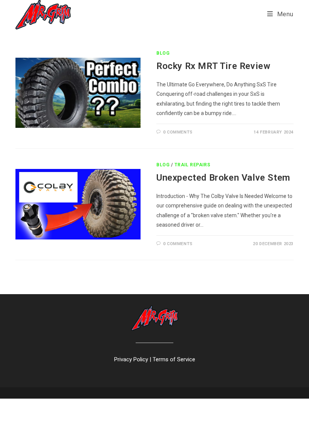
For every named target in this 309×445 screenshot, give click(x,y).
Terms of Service (174, 359)
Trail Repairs (192, 164)
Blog (163, 53)
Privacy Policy (131, 359)
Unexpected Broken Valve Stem (223, 177)
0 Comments (178, 132)
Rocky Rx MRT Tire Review (213, 66)
